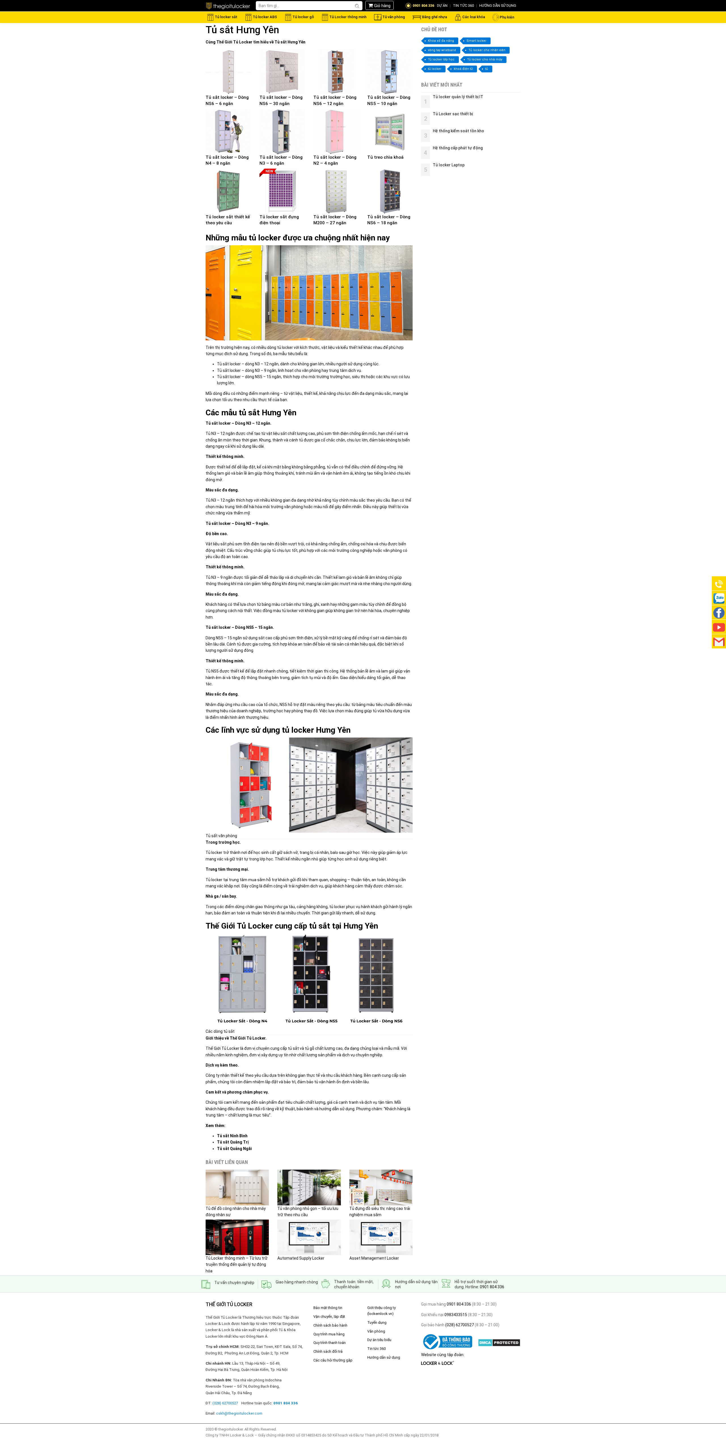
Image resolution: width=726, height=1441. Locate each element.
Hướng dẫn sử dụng (383, 1357)
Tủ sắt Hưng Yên (290, 42)
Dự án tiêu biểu (379, 1340)
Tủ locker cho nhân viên (486, 50)
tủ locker (434, 69)
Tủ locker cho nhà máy (484, 59)
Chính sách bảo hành (330, 1325)
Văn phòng (376, 1331)
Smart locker (476, 41)
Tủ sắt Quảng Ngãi (234, 1148)
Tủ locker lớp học (441, 59)
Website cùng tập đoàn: (442, 1354)
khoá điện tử (463, 69)
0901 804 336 (492, 1287)
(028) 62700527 (459, 1325)
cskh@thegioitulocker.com (239, 1413)
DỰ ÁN (442, 5)
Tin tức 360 (376, 1348)
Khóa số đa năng (441, 41)
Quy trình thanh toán (329, 1343)
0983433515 (455, 1314)
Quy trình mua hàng (329, 1334)
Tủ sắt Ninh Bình (232, 1136)
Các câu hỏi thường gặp (333, 1360)
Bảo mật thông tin (327, 1308)
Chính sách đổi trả (328, 1351)
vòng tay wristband (442, 50)
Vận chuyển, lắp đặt (329, 1316)
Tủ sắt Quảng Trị (233, 1142)
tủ (486, 69)
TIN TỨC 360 (463, 5)
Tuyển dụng (377, 1322)
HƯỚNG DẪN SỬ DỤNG (497, 5)
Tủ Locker (242, 42)
